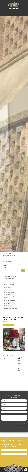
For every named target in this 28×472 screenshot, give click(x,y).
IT (16, 8)
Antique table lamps (21, 253)
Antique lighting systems (11, 253)
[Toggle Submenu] (23, 276)
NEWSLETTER (12, 8)
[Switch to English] (4, 265)
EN (18, 8)
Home (4, 253)
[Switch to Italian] (7, 265)
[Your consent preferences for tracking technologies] (25, 469)
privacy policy (22, 423)
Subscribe (21, 458)
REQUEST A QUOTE (8, 325)
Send (22, 427)
